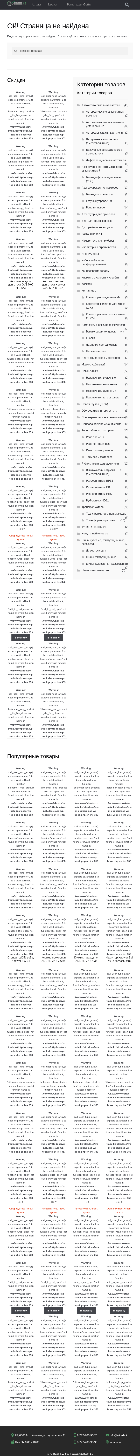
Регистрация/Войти (79, 4)
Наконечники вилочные (101, 377)
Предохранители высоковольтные (103, 417)
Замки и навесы (92, 234)
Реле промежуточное (99, 450)
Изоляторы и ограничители (99, 247)
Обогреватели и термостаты (99, 410)
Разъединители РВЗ (98, 487)
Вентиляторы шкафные (97, 220)
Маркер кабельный (94, 364)
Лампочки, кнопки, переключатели (103, 324)
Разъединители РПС (99, 493)
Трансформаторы (93, 507)
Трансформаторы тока (100, 520)
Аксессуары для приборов (98, 214)
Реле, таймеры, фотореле (98, 430)
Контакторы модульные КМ (103, 297)
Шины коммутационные (101, 557)
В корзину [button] (21, 637)
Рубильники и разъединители (100, 463)
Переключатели (96, 351)
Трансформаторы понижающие (106, 513)
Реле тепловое (95, 207)
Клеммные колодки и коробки (100, 277)
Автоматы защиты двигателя (104, 132)
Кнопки (90, 338)
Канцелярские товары (95, 270)
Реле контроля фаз (98, 443)
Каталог (36, 4)
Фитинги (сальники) (94, 526)
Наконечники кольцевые (101, 384)
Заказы (52, 4)
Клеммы (87, 284)
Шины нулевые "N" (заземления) (107, 563)
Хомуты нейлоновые (95, 533)
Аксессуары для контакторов (100, 187)
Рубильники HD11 (97, 500)
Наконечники (90, 371)
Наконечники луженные (101, 390)
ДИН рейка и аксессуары (97, 227)
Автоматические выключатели (101, 105)
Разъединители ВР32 (99, 480)
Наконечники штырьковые (102, 397)
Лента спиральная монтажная (101, 357)
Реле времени (95, 437)
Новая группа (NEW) (95, 404)
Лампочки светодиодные (101, 344)
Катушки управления (99, 201)
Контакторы (89, 290)
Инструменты (90, 253)
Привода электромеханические (101, 424)
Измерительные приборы (98, 240)
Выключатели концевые (101, 331)
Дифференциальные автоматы (106, 160)
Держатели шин (96, 550)
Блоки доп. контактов (99, 194)
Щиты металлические (95, 570)
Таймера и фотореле (99, 456)
